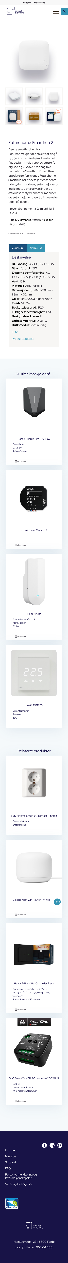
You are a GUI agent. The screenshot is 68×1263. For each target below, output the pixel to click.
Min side (10, 1156)
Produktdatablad (23, 339)
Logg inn (27, 2)
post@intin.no (25, 1247)
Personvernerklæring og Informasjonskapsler (21, 1176)
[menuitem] (27, 2)
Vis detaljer (21, 461)
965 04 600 (44, 1247)
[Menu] (54, 11)
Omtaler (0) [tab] (36, 247)
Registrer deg (39, 2)
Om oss (10, 1150)
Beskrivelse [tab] (17, 247)
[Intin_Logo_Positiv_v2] (15, 10)
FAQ (8, 1168)
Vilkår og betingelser (18, 1184)
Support (10, 1162)
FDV (15, 332)
